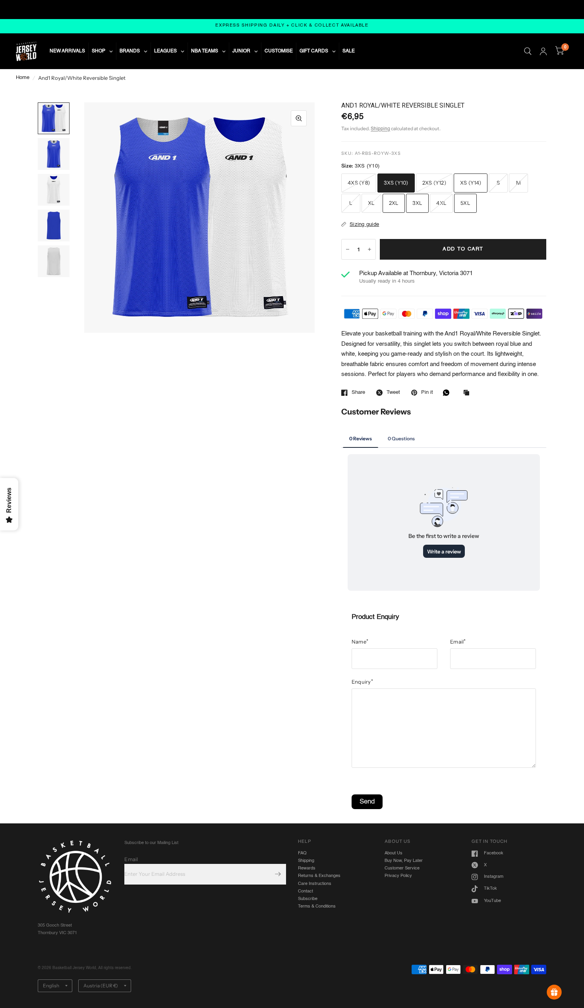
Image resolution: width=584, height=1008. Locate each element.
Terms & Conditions (317, 906)
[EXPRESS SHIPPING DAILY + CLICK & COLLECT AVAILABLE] (292, 26)
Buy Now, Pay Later (404, 860)
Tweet (393, 392)
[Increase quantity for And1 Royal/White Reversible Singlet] (369, 249)
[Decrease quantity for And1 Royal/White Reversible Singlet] (348, 249)
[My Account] (543, 51)
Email (458, 641)
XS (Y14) (470, 182)
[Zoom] (299, 118)
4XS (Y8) (359, 182)
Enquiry (362, 681)
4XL (441, 203)
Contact (305, 891)
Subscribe (307, 898)
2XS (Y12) (434, 182)
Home (22, 77)
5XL (465, 203)
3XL (417, 203)
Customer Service (402, 868)
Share (358, 392)
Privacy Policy (398, 875)
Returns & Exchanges (319, 875)
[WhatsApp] (448, 392)
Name (360, 641)
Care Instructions (314, 883)
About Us (393, 853)
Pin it (427, 392)
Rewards (306, 868)
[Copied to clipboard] (468, 393)
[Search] (528, 51)
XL (371, 203)
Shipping (380, 129)
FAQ (302, 853)
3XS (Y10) (396, 182)
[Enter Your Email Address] (278, 874)
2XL (394, 203)
